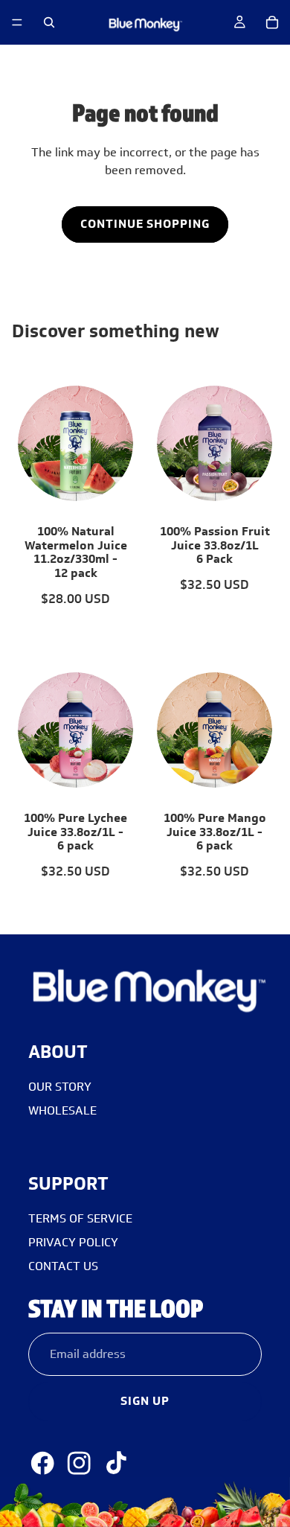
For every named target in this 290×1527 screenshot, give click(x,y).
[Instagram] (79, 1463)
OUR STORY (59, 1086)
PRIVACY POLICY (73, 1242)
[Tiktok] (116, 1463)
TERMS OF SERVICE (80, 1218)
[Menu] (17, 22)
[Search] (49, 22)
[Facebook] (42, 1463)
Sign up (145, 1400)
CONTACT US (63, 1266)
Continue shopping (145, 223)
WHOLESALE (62, 1110)
